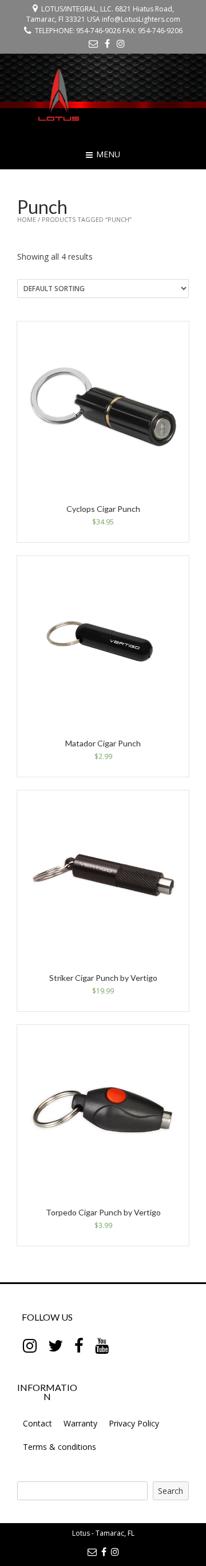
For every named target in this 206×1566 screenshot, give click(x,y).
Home (26, 219)
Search (170, 1490)
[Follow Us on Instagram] (121, 43)
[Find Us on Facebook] (107, 43)
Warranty (80, 1423)
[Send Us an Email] (93, 43)
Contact (37, 1423)
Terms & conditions (59, 1446)
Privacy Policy (134, 1423)
